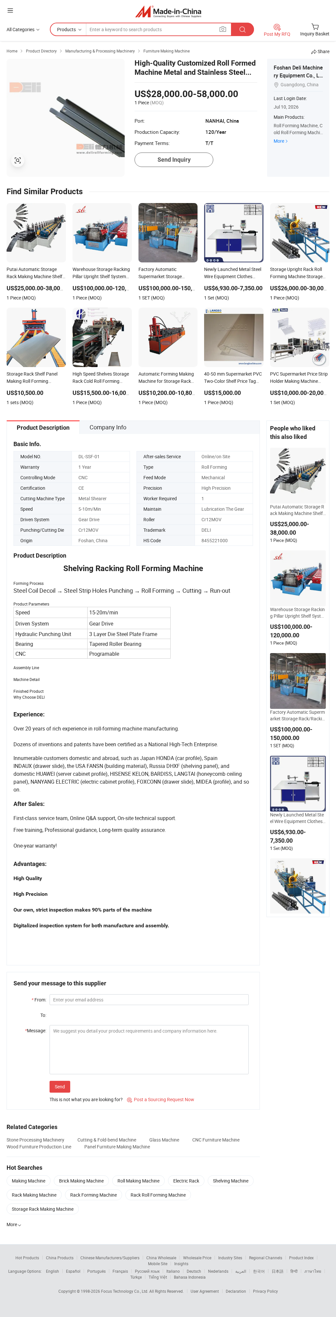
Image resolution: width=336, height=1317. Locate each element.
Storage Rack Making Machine (43, 1209)
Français (120, 1271)
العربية (240, 1271)
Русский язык (147, 1271)
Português (96, 1271)
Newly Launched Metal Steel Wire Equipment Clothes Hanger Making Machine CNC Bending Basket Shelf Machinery (297, 818)
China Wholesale (161, 1257)
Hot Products (27, 1257)
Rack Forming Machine (93, 1195)
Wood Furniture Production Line (39, 1146)
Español (73, 1271)
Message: (35, 1030)
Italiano (173, 1271)
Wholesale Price (197, 1257)
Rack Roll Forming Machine (158, 1195)
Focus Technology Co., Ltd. (125, 1291)
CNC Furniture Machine (216, 1140)
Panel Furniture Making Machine (117, 1146)
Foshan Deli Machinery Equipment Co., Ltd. (298, 75)
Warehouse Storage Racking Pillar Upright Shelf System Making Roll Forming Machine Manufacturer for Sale (297, 612)
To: (43, 1015)
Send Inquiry (174, 159)
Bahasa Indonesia (190, 1277)
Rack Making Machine (34, 1195)
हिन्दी (294, 1271)
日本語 (278, 1271)
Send (60, 1086)
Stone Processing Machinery (35, 1140)
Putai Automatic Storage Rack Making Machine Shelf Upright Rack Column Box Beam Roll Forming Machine (298, 510)
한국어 (259, 1271)
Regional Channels (265, 1257)
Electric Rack (186, 1181)
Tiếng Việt (158, 1277)
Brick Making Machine (81, 1181)
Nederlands (218, 1271)
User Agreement (205, 1291)
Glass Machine (164, 1140)
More (279, 141)
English (52, 1271)
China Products (60, 1257)
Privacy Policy (265, 1291)
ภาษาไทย (312, 1271)
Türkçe (136, 1277)
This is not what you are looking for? (86, 1099)
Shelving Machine (230, 1181)
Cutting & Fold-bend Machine (106, 1140)
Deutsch (194, 1271)
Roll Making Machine (138, 1181)
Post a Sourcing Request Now (160, 1099)
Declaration (236, 1291)
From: (39, 1000)
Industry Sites (230, 1257)
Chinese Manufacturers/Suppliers (109, 1257)
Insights (181, 1263)
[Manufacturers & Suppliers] (168, 11)
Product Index (301, 1257)
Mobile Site (157, 1263)
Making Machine (28, 1181)
